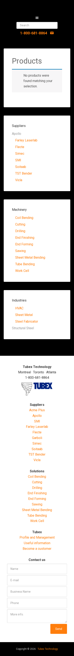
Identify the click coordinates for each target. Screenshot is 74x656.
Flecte (19, 147)
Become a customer (37, 549)
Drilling (20, 231)
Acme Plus (37, 410)
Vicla (18, 180)
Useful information (37, 543)
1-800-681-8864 (33, 33)
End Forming (24, 244)
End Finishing (24, 238)
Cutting (20, 224)
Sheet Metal (24, 315)
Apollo (37, 416)
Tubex (37, 6)
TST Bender (23, 173)
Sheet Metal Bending (30, 257)
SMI (18, 160)
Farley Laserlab (26, 140)
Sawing (20, 251)
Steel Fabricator (26, 321)
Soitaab (20, 167)
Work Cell (22, 271)
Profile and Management (37, 537)
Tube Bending (25, 264)
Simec (19, 154)
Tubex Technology (48, 649)
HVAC (19, 308)
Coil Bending (24, 218)
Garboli (37, 438)
